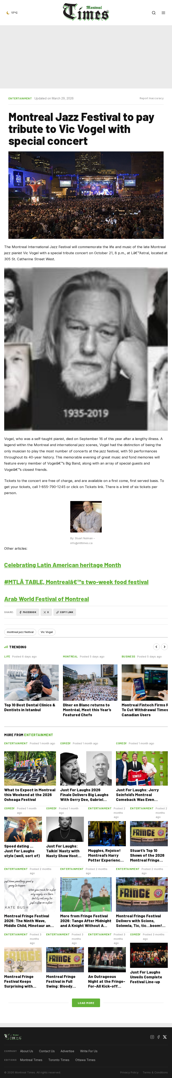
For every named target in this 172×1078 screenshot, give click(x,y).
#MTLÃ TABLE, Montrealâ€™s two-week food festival (76, 581)
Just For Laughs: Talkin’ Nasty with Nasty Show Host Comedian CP (62, 853)
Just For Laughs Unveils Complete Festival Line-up (146, 977)
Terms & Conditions (155, 1072)
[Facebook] (158, 1037)
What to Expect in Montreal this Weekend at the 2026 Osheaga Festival (29, 794)
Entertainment (20, 98)
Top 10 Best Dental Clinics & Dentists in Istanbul (29, 707)
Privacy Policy (129, 1072)
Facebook (29, 612)
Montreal (70, 656)
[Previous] (156, 646)
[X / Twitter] (165, 1037)
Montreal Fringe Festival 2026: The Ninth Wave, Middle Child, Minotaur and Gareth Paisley (28, 923)
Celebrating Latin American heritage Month (62, 564)
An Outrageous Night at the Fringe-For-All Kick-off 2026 (106, 983)
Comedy (65, 743)
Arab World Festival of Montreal (46, 598)
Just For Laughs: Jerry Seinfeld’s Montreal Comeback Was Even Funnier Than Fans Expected (137, 799)
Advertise (67, 1051)
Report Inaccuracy (152, 98)
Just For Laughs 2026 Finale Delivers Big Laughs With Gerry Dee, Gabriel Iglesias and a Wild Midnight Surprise (85, 799)
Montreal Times (31, 1060)
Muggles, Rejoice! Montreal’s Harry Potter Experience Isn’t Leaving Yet (105, 857)
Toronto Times (58, 1060)
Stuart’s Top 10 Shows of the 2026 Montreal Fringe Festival (147, 857)
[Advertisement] (86, 56)
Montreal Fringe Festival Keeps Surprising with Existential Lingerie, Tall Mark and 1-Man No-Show (23, 988)
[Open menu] (163, 12)
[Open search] (153, 12)
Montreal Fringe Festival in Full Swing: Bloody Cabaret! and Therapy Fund (61, 986)
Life (7, 656)
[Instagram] (152, 1037)
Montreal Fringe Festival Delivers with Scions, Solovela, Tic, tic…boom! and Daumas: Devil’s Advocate (139, 925)
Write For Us (89, 1051)
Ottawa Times (85, 1060)
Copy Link (66, 612)
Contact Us (47, 1051)
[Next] (164, 646)
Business (128, 656)
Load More (86, 1003)
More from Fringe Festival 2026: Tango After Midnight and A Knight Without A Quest (85, 923)
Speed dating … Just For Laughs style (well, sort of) (22, 851)
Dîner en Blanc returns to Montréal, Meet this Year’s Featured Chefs (87, 709)
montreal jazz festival (20, 632)
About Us (26, 1051)
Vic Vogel (47, 632)
